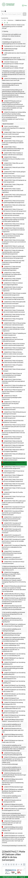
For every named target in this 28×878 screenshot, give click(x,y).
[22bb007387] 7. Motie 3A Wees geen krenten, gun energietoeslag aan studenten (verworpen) (13, 142)
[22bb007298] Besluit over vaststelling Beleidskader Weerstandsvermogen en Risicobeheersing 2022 (13, 791)
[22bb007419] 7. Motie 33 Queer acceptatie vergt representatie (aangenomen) (14, 294)
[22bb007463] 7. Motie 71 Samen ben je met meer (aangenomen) (13, 471)
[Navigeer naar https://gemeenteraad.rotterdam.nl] (8, 5)
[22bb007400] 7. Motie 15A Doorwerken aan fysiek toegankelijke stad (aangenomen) (13, 201)
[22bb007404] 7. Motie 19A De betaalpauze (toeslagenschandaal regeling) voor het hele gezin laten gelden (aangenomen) (14, 219)
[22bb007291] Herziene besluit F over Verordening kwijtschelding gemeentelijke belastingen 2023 (12, 668)
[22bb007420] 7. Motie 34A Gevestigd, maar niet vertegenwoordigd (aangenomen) (13, 298)
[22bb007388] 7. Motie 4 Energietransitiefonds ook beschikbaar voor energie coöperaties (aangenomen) (13, 148)
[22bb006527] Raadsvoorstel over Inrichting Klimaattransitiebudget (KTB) (12, 753)
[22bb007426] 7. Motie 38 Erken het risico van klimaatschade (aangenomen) (13, 315)
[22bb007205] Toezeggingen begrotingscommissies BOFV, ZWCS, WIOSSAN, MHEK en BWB (11, 574)
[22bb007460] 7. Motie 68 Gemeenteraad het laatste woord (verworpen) (13, 459)
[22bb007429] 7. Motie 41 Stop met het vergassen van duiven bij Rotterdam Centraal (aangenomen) (13, 329)
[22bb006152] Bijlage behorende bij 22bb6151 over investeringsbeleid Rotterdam (13, 805)
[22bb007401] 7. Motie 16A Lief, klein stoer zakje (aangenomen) (13, 205)
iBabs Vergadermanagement (9, 876)
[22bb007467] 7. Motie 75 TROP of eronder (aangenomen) (14, 488)
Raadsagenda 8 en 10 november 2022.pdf (14, 46)
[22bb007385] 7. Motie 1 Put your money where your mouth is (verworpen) (13, 133)
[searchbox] (11, 14)
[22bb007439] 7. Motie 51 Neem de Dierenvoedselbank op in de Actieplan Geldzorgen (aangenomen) (12, 375)
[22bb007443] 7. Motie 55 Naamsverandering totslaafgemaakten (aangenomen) (12, 397)
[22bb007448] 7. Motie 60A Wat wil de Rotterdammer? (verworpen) (12, 421)
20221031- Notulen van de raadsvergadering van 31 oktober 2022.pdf (12, 67)
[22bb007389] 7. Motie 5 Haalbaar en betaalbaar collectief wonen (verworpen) (12, 153)
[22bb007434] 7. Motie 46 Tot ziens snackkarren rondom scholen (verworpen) (12, 353)
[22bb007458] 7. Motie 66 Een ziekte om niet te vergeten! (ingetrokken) (13, 450)
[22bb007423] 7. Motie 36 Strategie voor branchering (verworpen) (13, 306)
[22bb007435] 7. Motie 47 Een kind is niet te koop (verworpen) (14, 357)
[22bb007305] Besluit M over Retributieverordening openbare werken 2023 (13, 699)
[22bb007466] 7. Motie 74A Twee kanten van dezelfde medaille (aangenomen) (13, 484)
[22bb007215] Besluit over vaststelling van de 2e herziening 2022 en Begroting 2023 (14, 625)
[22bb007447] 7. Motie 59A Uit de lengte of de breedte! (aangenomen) (14, 417)
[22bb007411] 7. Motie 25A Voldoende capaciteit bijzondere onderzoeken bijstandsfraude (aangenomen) (12, 252)
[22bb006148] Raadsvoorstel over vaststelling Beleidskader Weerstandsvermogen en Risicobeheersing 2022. (14, 775)
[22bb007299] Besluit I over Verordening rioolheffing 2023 (13, 682)
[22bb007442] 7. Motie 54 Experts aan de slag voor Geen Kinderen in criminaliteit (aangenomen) (13, 391)
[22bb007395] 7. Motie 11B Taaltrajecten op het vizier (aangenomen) (14, 181)
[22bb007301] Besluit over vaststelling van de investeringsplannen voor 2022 (14, 809)
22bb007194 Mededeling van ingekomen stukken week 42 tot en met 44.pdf (13, 79)
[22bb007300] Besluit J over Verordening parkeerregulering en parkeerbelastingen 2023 (14, 686)
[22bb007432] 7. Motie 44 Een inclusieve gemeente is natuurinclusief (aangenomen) (13, 344)
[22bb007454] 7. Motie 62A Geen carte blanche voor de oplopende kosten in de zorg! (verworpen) (13, 432)
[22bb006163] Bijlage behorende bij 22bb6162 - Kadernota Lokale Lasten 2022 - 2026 (13, 736)
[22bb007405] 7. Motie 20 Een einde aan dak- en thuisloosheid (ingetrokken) (13, 224)
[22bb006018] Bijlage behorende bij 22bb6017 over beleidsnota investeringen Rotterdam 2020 (12, 829)
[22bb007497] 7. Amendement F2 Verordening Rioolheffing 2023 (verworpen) (13, 536)
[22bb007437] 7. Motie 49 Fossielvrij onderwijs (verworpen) (12, 365)
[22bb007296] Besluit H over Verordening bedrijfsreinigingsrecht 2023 (13, 677)
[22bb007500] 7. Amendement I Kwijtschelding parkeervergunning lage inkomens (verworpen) (12, 553)
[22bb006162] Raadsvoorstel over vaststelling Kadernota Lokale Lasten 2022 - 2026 (13, 730)
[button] (24, 14)
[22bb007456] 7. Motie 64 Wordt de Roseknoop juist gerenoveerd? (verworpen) (13, 442)
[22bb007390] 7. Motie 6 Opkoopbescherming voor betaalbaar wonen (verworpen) (13, 159)
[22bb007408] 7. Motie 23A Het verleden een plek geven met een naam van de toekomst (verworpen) (14, 242)
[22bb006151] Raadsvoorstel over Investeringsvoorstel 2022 (11, 801)
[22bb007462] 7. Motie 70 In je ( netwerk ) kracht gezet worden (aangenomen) (13, 467)
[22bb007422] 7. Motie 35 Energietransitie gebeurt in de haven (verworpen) (13, 302)
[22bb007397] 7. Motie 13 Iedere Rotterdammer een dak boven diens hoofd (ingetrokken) (12, 190)
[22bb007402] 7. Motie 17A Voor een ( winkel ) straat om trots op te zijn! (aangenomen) (14, 210)
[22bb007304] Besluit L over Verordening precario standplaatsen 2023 (13, 694)
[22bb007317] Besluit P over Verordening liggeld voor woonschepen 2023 (13, 711)
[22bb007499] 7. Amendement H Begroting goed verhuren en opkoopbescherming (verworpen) (14, 547)
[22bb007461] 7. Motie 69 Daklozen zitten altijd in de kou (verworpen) (13, 463)
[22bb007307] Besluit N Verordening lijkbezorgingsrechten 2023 (12, 703)
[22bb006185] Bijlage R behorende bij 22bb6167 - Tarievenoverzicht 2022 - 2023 (12, 720)
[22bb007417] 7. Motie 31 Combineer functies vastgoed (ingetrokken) (12, 283)
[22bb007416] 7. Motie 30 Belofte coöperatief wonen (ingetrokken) (11, 279)
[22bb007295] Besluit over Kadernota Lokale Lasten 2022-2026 (12, 741)
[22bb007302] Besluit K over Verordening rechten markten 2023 (13, 690)
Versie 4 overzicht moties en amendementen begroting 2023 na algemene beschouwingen (13, 128)
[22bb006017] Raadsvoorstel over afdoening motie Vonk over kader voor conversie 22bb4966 (11, 823)
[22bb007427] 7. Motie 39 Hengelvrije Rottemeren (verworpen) (12, 319)
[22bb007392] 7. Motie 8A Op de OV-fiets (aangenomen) (13, 168)
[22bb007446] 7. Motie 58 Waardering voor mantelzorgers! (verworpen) (14, 412)
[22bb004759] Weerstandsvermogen (13, 787)
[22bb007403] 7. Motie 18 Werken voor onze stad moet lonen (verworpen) (13, 214)
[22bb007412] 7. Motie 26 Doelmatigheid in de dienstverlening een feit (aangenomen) (14, 257)
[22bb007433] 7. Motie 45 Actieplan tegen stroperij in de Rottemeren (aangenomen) (13, 348)
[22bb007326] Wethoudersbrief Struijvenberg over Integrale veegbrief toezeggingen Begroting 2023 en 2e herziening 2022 (14, 581)
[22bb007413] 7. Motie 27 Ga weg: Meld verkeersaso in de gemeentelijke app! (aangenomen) (13, 262)
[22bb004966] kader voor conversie (13, 833)
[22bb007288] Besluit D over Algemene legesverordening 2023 (13, 658)
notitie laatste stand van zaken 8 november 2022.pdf (14, 53)
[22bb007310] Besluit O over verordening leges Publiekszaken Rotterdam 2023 (13, 707)
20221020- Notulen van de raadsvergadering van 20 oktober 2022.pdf (13, 62)
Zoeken (2, 11)
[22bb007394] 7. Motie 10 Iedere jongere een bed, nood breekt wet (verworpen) (13, 176)
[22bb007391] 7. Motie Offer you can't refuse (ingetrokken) (12, 164)
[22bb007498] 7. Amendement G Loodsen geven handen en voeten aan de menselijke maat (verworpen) (13, 541)
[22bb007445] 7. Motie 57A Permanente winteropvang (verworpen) (13, 408)
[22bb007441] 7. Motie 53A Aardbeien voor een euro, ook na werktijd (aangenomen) (14, 386)
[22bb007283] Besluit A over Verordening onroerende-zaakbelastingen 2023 (13, 644)
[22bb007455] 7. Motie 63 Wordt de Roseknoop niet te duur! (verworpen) (12, 437)
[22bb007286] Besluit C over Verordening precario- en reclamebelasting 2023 (13, 654)
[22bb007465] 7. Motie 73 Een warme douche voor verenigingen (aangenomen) (12, 480)
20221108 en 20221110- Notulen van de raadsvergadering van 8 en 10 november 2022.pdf (13, 26)
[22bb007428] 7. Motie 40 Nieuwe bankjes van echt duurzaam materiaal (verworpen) (14, 323)
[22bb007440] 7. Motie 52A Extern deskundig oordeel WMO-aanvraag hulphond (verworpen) (13, 381)
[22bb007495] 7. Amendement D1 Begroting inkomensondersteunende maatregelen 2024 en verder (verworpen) (12, 525)
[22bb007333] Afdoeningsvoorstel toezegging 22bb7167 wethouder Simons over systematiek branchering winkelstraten (13, 607)
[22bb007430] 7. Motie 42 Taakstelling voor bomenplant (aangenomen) (14, 334)
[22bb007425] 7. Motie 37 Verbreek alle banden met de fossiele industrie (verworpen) (13, 311)
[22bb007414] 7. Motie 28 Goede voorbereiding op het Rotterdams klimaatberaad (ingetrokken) (11, 268)
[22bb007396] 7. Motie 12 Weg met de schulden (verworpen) (12, 185)
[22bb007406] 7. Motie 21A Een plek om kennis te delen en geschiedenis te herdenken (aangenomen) (13, 230)
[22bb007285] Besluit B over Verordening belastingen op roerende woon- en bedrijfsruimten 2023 (13, 649)
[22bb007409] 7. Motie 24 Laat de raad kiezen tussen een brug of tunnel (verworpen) (13, 247)
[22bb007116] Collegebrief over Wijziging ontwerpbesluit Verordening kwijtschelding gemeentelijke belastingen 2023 (13, 639)
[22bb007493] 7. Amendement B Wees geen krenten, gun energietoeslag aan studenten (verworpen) (13, 513)
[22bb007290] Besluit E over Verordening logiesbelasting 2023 (13, 663)
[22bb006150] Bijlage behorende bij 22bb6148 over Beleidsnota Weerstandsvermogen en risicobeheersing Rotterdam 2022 (12, 782)
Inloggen (21, 876)
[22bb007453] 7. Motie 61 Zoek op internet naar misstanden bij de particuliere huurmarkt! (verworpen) (13, 426)
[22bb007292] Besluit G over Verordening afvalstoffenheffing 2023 (13, 673)
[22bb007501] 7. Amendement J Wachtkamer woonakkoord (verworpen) (12, 558)
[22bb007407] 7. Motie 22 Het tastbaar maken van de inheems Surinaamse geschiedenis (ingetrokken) (13, 236)
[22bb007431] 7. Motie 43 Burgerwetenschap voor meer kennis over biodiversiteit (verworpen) (12, 339)
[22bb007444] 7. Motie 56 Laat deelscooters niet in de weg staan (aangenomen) (11, 403)
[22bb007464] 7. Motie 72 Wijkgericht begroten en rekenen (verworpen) (12, 476)
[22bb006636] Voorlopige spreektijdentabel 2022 (9, 49)
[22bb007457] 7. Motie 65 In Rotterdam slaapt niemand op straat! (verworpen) (13, 446)
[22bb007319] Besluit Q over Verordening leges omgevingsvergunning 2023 (13, 716)
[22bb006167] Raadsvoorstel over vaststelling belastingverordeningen (11, 634)
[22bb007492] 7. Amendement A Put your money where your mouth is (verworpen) (13, 507)
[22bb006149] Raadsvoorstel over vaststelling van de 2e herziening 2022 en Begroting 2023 (12, 620)
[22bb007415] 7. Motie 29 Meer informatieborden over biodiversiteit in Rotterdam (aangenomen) (11, 274)
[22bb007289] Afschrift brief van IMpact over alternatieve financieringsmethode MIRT (13, 594)
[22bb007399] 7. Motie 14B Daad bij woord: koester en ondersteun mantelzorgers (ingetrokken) (14, 196)
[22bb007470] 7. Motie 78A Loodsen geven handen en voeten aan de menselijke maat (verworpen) (14, 502)
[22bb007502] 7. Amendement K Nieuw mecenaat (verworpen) (13, 562)
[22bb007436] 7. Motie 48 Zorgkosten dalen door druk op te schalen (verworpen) (12, 361)
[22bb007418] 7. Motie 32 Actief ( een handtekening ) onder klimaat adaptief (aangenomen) (12, 289)
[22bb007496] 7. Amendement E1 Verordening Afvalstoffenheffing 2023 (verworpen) (11, 531)
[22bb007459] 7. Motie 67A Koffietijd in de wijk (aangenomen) (13, 454)
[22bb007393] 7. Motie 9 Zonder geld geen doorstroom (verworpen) (14, 172)
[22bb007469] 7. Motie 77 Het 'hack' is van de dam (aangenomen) (13, 497)
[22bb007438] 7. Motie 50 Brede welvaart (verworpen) (13, 370)
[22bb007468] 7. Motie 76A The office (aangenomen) (12, 493)
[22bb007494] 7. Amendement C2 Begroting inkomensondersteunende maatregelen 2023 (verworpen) (11, 519)
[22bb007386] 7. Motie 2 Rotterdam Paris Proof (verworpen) (13, 137)
